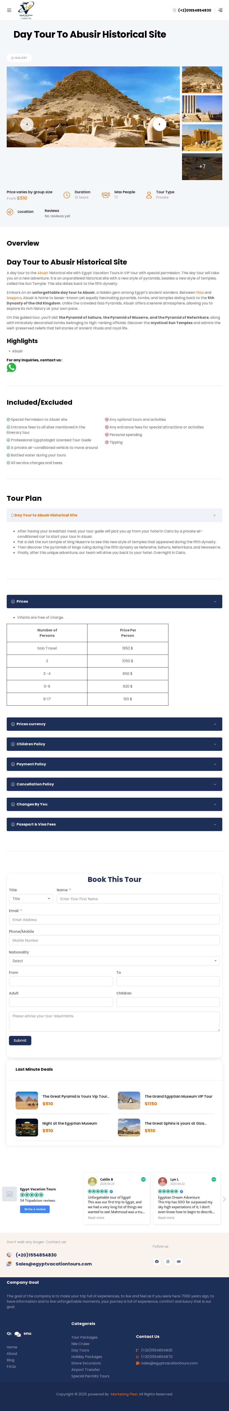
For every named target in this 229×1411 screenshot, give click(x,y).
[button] (224, 1200)
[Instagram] (167, 1261)
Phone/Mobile (21, 931)
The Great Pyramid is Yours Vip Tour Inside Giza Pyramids (74, 1096)
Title (13, 890)
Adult (14, 993)
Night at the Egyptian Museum (69, 1123)
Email (14, 910)
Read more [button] (127, 1218)
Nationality (19, 952)
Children (123, 993)
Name (62, 890)
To (118, 972)
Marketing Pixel (124, 1394)
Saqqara (14, 297)
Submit (20, 1040)
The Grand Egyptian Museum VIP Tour (178, 1096)
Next (159, 124)
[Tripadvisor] (178, 1261)
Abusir (42, 272)
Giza (200, 292)
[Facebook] (157, 1261)
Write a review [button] (35, 1209)
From (12, 198)
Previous (27, 124)
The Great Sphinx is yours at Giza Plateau (174, 1123)
